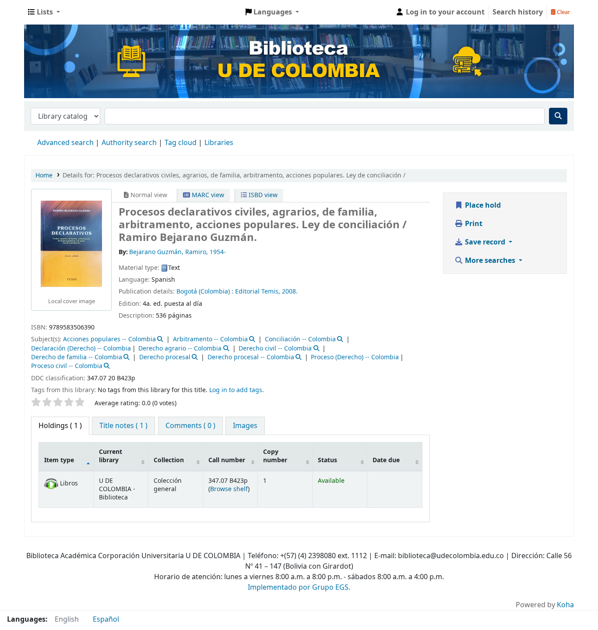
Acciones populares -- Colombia (109, 339)
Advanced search (65, 143)
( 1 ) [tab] (60, 426)
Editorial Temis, (257, 291)
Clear (563, 12)
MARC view (207, 195)
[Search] (558, 116)
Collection (169, 460)
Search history (517, 12)
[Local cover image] (71, 243)
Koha (565, 605)
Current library (110, 456)
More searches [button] (490, 260)
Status (327, 460)
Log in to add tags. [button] (236, 390)
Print (472, 224)
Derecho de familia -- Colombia (76, 357)
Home (44, 175)
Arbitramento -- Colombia (210, 339)
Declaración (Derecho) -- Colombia (81, 348)
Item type (59, 460)
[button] (44, 12)
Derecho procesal (164, 357)
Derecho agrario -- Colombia (180, 348)
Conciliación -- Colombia (300, 339)
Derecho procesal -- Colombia (251, 357)
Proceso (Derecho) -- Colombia (355, 357)
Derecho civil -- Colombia (275, 348)
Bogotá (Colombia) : (204, 291)
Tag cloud (181, 143)
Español (106, 619)
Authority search (129, 143)
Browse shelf (229, 489)
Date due (386, 460)
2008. (290, 291)
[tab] (123, 426)
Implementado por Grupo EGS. (299, 587)
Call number (226, 460)
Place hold (482, 205)
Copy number (275, 456)
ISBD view (262, 195)
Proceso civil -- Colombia (66, 366)
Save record (485, 242)
